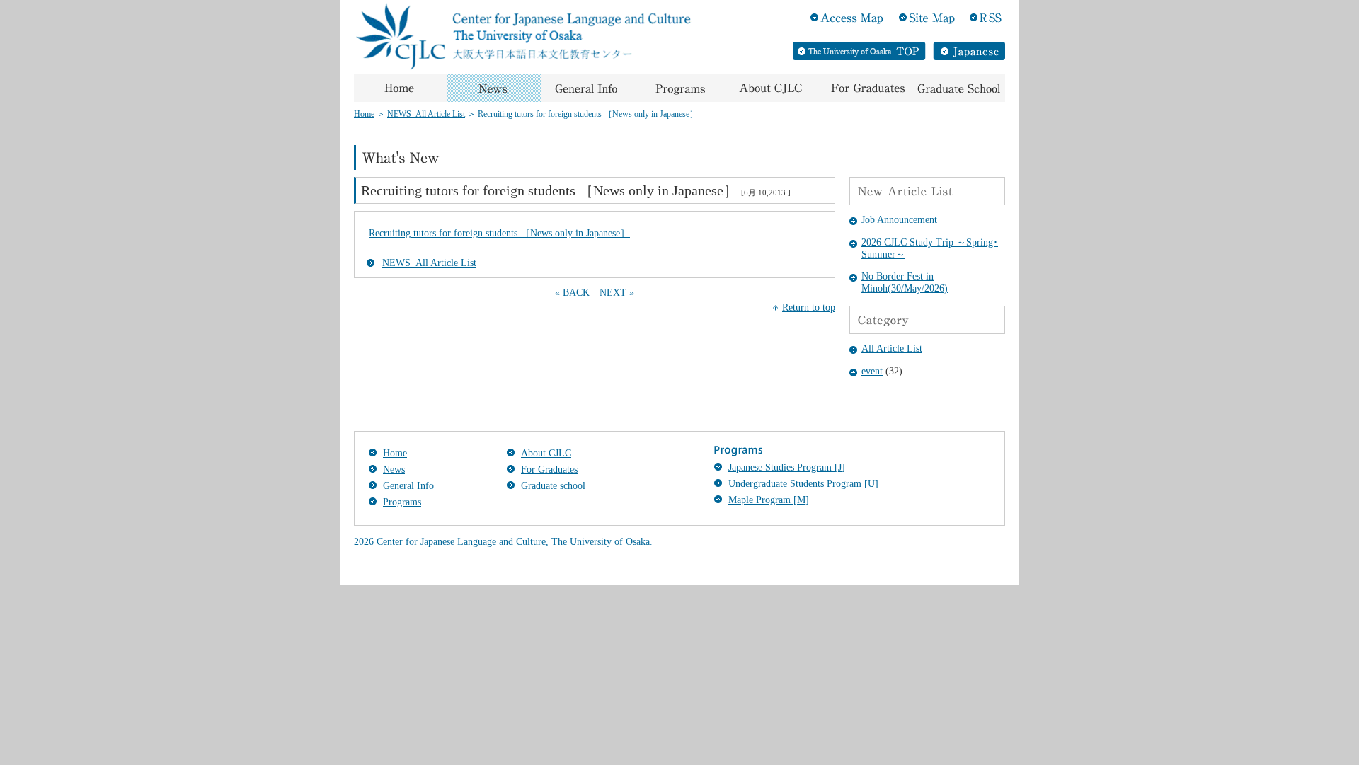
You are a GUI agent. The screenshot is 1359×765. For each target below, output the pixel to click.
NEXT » (617, 292)
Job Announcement (899, 219)
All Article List (891, 348)
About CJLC (546, 453)
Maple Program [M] (768, 500)
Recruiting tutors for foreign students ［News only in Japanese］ (499, 233)
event (872, 371)
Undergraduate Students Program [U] (803, 483)
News (394, 469)
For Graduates (549, 469)
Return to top (808, 307)
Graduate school (553, 486)
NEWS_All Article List (426, 114)
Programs (402, 502)
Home (364, 114)
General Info (408, 486)
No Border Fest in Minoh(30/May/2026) (904, 282)
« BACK (572, 292)
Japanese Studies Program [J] (786, 467)
